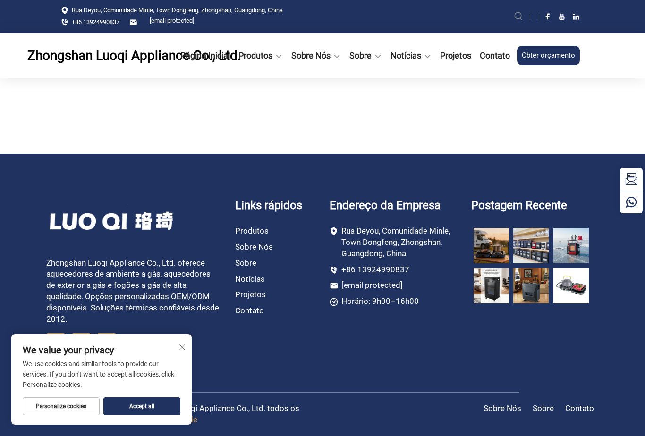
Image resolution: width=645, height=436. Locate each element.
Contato (495, 55)
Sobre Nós (311, 55)
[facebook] (548, 16)
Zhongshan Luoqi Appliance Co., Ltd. (81, 55)
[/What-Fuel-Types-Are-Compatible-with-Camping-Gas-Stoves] (571, 284)
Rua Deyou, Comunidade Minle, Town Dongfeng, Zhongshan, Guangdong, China (176, 10)
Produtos (255, 55)
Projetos (455, 55)
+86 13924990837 (94, 21)
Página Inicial (205, 55)
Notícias (405, 55)
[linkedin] (576, 16)
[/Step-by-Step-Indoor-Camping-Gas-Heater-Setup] (531, 284)
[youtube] (562, 16)
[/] (112, 220)
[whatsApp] (631, 202)
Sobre (360, 55)
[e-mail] (631, 179)
